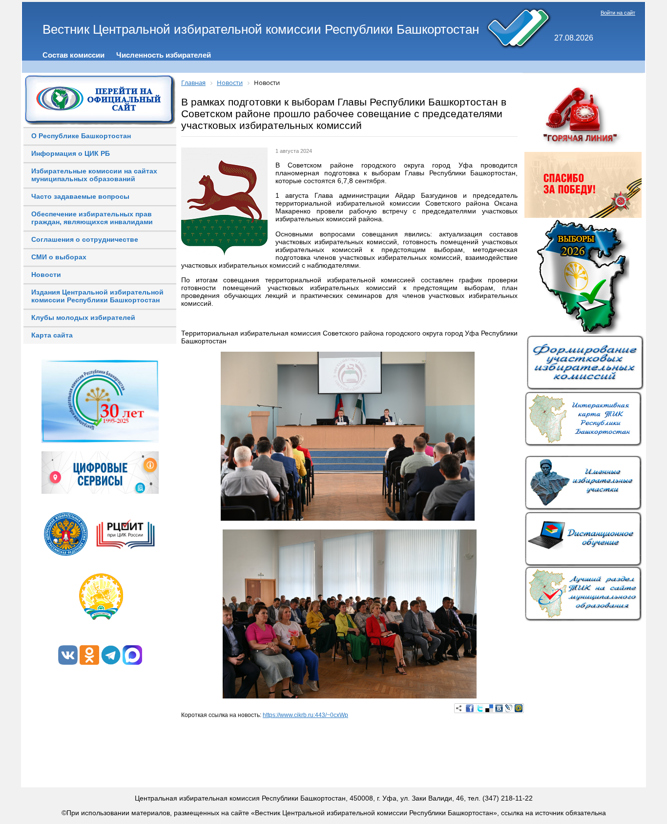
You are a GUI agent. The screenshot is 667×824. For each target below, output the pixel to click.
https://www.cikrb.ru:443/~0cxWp (305, 715)
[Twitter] (479, 708)
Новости (46, 274)
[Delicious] (489, 708)
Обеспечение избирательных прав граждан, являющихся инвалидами (92, 218)
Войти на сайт (618, 13)
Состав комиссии (73, 55)
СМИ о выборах (58, 257)
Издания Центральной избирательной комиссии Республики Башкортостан (97, 296)
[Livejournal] (509, 708)
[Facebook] (470, 708)
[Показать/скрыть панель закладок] (459, 708)
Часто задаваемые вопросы (80, 196)
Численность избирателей (163, 55)
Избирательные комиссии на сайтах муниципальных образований (94, 175)
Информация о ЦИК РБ (70, 153)
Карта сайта (52, 335)
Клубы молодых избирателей (83, 317)
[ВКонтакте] (499, 708)
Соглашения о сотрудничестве (84, 239)
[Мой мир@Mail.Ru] (518, 708)
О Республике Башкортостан (81, 136)
